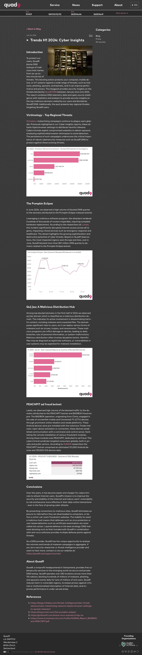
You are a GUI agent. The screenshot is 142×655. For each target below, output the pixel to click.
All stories (101, 42)
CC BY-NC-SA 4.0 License (45, 652)
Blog (98, 36)
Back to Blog (34, 29)
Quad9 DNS (51, 92)
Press (98, 39)
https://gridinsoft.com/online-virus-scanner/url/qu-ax (57, 615)
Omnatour (31, 121)
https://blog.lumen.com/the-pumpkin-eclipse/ (53, 612)
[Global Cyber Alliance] (128, 645)
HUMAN (67, 444)
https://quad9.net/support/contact (43, 553)
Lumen (85, 224)
